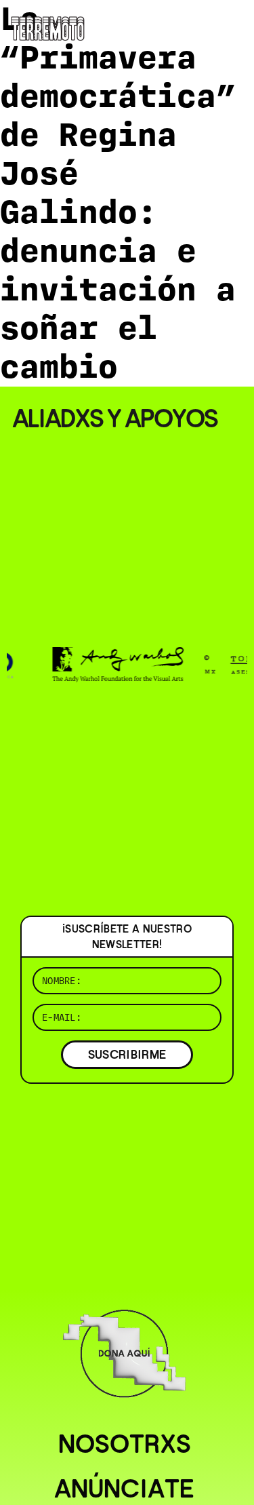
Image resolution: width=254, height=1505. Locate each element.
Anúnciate (124, 1489)
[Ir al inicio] (48, 26)
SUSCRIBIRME (127, 1054)
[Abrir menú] (232, 27)
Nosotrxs (124, 1444)
